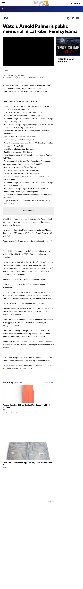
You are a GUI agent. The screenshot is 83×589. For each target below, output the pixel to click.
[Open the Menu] (3, 3)
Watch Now (75, 3)
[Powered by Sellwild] (51, 501)
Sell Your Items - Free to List (27, 383)
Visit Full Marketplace (47, 382)
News (5, 18)
